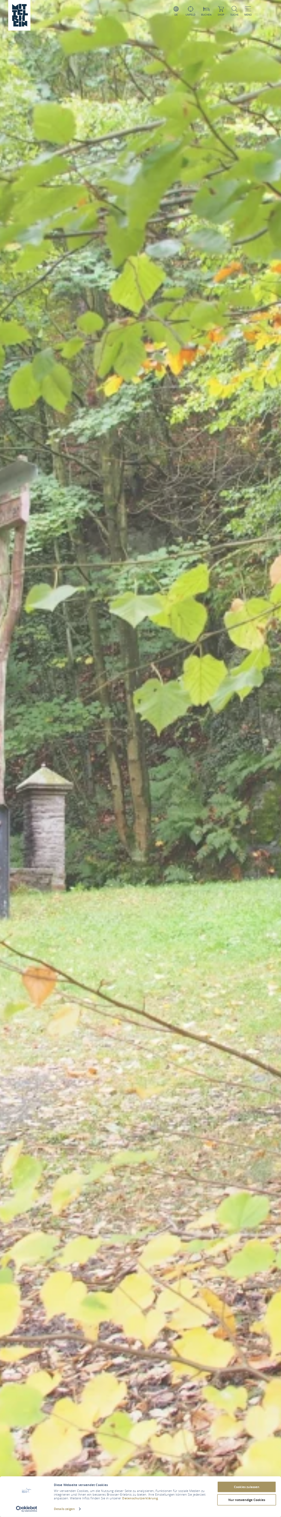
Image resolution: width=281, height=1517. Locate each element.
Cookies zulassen (246, 1487)
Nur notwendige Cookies (246, 1500)
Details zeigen (64, 1509)
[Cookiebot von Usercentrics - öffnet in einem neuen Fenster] (27, 1509)
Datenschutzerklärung (140, 1498)
